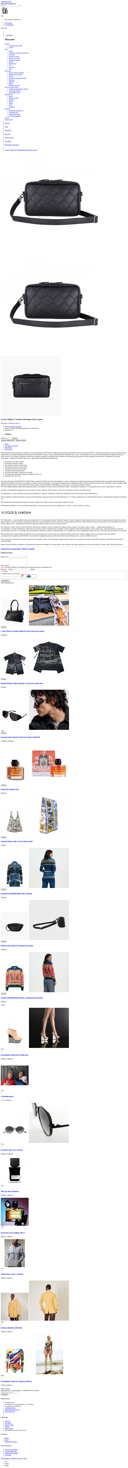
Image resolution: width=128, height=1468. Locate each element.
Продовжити (5, 581)
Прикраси (12, 80)
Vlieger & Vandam (15, 426)
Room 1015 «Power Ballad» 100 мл (13, 1233)
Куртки (11, 101)
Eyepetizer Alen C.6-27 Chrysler (12, 1150)
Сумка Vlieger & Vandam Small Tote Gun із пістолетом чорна (22, 631)
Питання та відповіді (12, 145)
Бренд (7, 1438)
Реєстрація (8, 23)
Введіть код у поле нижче (11, 573)
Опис (6, 444)
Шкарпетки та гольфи (15, 74)
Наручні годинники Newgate (17, 78)
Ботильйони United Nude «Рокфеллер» (15, 1055)
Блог (6, 127)
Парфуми (11, 81)
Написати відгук (14, 423)
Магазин (9, 35)
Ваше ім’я (4, 557)
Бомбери (11, 100)
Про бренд (8, 447)
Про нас (7, 134)
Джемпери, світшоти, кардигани (19, 53)
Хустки (11, 76)
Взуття (7, 118)
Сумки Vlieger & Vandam (16, 72)
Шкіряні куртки (13, 98)
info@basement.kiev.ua (8, 3)
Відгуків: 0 (4, 423)
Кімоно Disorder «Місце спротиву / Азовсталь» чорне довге (22, 683)
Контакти (8, 130)
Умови (7, 1426)
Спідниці (11, 67)
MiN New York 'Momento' (10, 1191)
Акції (6, 1440)
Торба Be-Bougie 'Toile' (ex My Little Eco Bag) (17, 841)
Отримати (5, 1394)
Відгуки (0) (8, 449)
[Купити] (1, 1051)
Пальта (11, 103)
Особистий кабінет (11, 1449)
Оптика (7, 44)
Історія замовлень (11, 1451)
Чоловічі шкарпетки (15, 116)
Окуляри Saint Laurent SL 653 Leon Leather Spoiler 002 (20, 737)
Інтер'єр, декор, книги (11, 87)
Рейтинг (3, 569)
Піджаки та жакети (14, 60)
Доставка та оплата (11, 446)
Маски (11, 83)
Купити (15, 438)
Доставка (8, 141)
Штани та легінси (14, 58)
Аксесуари (8, 71)
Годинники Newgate (15, 90)
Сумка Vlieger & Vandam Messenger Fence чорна (21, 150)
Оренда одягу (9, 119)
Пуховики (12, 107)
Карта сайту (9, 1428)
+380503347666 (6, 2)
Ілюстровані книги (14, 92)
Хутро (10, 105)
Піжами (11, 62)
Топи (10, 69)
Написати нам (9, 1411)
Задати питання (20, 440)
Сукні (10, 51)
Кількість (4, 438)
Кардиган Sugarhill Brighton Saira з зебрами (16, 893)
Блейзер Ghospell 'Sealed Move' (12, 1328)
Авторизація (9, 25)
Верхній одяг (9, 94)
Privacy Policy (9, 1425)
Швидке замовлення (8, 440)
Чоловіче (7, 109)
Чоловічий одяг (13, 112)
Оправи (11, 47)
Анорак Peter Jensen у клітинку (12, 1274)
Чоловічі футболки (14, 114)
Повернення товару (11, 1453)
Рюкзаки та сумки (14, 85)
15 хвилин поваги (7, 1096)
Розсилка (8, 1455)
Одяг (6, 49)
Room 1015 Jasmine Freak (10, 789)
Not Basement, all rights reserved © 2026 (14, 1458)
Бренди (7, 123)
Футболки (12, 54)
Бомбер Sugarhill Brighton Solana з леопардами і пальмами (22, 998)
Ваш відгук (4, 565)
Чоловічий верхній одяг (16, 110)
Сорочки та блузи (14, 56)
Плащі (11, 96)
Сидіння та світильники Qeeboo (18, 89)
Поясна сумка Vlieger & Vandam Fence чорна (17, 945)
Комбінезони (13, 63)
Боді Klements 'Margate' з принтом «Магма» (16, 1381)
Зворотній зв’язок (11, 1442)
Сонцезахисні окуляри (15, 45)
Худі (10, 65)
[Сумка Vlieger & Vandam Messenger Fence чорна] (51, 252)
